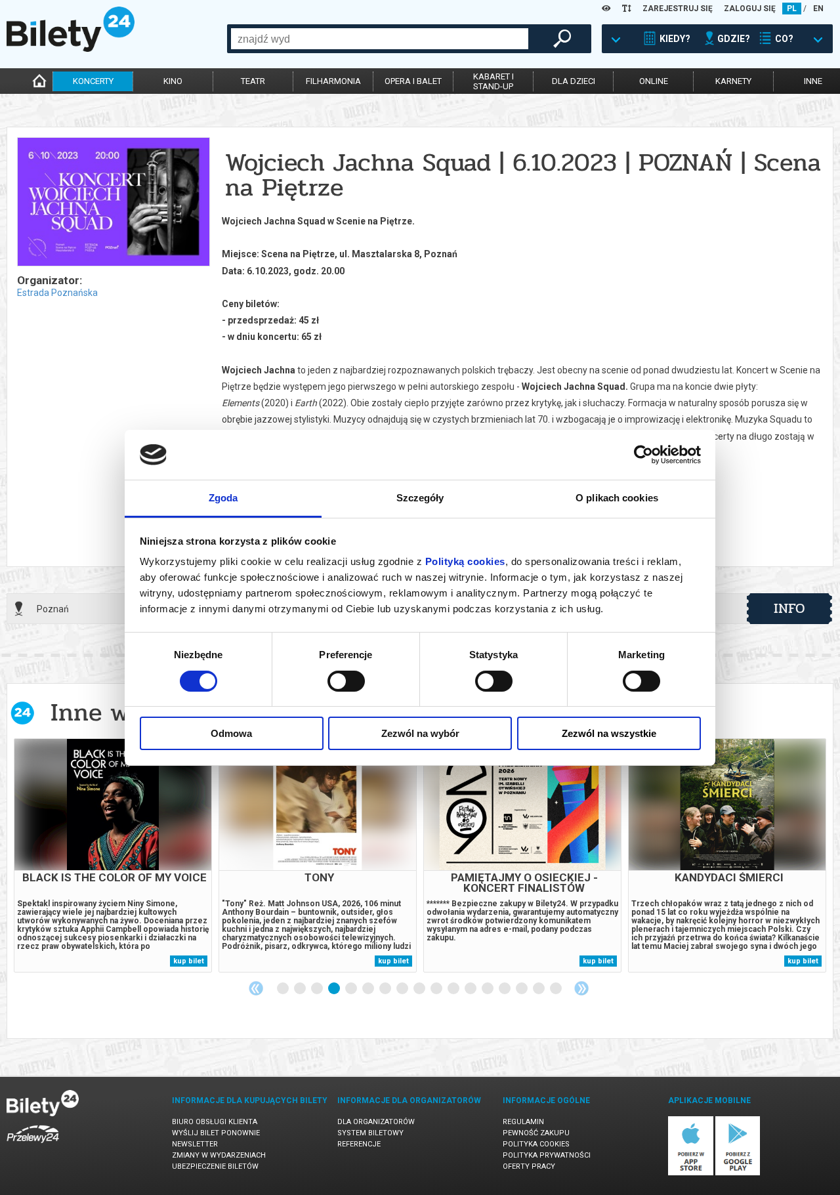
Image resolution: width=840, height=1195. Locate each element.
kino (172, 81)
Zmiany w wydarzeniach (219, 1155)
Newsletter (195, 1144)
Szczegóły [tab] (420, 497)
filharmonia (333, 81)
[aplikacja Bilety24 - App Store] (690, 1173)
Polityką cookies (465, 561)
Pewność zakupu (536, 1133)
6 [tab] (368, 989)
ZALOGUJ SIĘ (750, 8)
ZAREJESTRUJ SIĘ (677, 8)
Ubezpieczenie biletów (215, 1166)
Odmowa (231, 733)
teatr (253, 81)
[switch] (346, 681)
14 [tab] (505, 989)
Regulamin (523, 1122)
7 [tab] (385, 989)
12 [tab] (471, 989)
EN (818, 8)
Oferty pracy (529, 1166)
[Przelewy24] (33, 1145)
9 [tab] (420, 989)
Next (581, 988)
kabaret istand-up (493, 81)
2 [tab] (300, 989)
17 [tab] (556, 989)
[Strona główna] (71, 48)
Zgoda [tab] (223, 497)
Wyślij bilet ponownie (216, 1133)
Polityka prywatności (547, 1155)
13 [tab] (488, 989)
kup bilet (188, 961)
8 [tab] (403, 989)
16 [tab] (539, 989)
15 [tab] (522, 989)
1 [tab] (283, 989)
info (789, 608)
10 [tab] (437, 989)
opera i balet (413, 81)
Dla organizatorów (376, 1122)
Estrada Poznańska (57, 292)
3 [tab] (317, 989)
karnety (733, 81)
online (653, 81)
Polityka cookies (536, 1144)
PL (792, 8)
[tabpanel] (113, 855)
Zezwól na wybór (420, 733)
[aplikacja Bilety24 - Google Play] (738, 1173)
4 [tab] (334, 989)
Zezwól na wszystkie (609, 733)
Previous (256, 988)
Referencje (359, 1144)
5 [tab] (351, 989)
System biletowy (370, 1133)
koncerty (93, 81)
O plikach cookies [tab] (617, 497)
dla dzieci (573, 81)
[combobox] (379, 38)
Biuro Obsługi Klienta (214, 1122)
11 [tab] (454, 989)
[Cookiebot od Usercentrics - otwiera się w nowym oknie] (643, 455)
